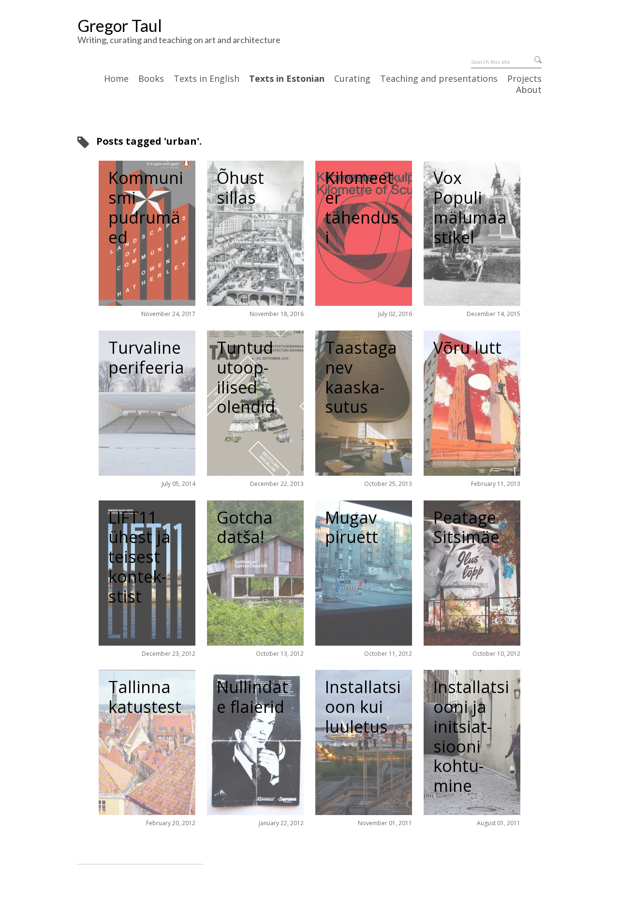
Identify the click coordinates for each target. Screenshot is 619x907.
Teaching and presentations (439, 79)
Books (151, 79)
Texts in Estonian (286, 79)
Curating (352, 79)
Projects (524, 79)
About (529, 90)
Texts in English (206, 79)
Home (116, 79)
